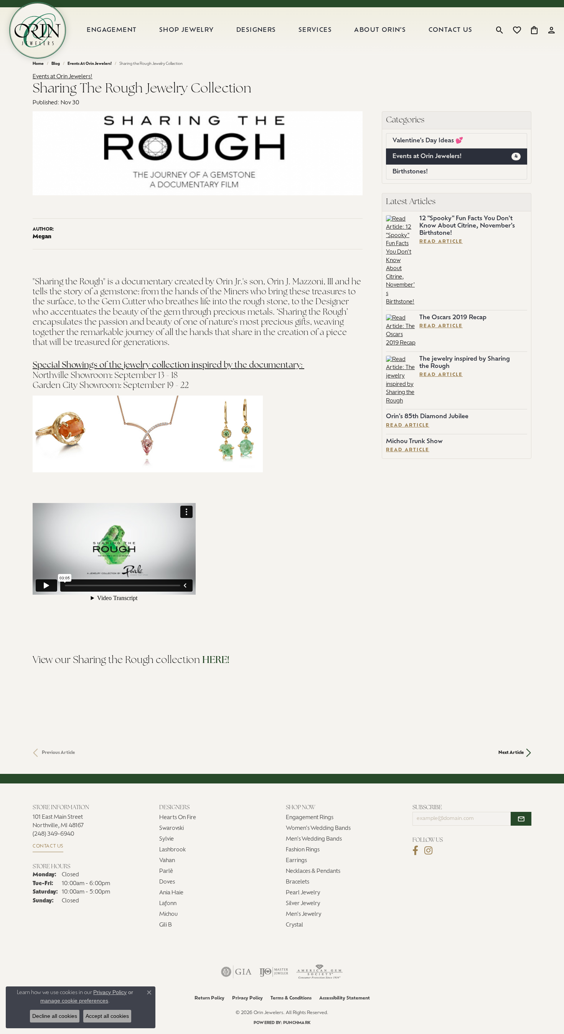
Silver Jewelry (303, 904)
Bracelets (297, 882)
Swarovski (171, 828)
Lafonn (167, 904)
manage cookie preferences (74, 1001)
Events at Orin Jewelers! (90, 64)
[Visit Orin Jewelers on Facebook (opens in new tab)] (415, 850)
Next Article (511, 752)
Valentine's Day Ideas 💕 (427, 141)
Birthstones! (410, 172)
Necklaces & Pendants (313, 871)
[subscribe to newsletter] (521, 819)
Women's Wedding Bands (318, 828)
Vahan (167, 861)
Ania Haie (171, 893)
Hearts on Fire (177, 818)
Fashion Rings (303, 850)
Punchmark (296, 1023)
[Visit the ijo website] (273, 971)
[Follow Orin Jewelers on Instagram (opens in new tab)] (428, 850)
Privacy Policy (247, 998)
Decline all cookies (54, 1016)
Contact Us (451, 30)
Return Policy (209, 998)
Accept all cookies (107, 1016)
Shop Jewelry (186, 30)
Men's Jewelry (304, 914)
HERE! (215, 660)
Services (315, 30)
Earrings (296, 861)
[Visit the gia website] (236, 971)
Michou (168, 914)
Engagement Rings (309, 818)
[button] (500, 30)
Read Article (441, 241)
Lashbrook (172, 850)
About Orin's (380, 30)
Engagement (112, 30)
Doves (167, 882)
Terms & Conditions (291, 998)
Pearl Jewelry (303, 893)
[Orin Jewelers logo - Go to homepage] (37, 30)
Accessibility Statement (344, 998)
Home (38, 64)
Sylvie (166, 839)
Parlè (166, 871)
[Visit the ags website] (319, 971)
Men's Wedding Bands (314, 839)
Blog (55, 64)
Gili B (165, 925)
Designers (256, 30)
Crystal (294, 925)
